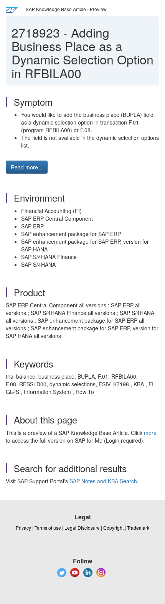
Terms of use (48, 527)
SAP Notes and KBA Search (103, 481)
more (150, 433)
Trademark (138, 527)
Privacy (23, 527)
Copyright (113, 527)
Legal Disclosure (82, 527)
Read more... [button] (27, 167)
